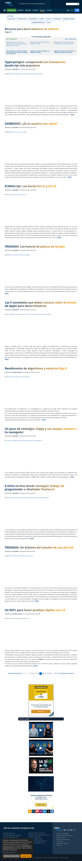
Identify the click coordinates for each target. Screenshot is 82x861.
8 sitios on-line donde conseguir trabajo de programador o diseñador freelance (34, 487)
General (49, 19)
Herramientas (57, 19)
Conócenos (20, 10)
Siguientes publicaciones (15, 673)
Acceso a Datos (11, 19)
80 (43, 673)
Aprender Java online (9, 833)
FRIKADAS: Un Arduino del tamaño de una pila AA (39, 547)
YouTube (37, 811)
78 (38, 673)
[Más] (72, 115)
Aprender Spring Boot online (36, 843)
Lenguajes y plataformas (38, 22)
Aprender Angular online (35, 839)
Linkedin (44, 811)
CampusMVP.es (11, 4)
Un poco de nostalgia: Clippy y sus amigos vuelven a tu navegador (41, 430)
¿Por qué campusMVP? (63, 833)
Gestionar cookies (64, 857)
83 (50, 673)
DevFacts (41, 19)
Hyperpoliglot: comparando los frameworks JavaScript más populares (35, 63)
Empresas (35, 10)
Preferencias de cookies (9, 852)
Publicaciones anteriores (67, 673)
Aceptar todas (26, 856)
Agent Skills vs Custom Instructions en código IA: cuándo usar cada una (65, 51)
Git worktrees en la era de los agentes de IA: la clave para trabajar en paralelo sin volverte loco (17, 52)
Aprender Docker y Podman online (12, 835)
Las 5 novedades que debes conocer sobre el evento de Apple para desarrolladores (41, 304)
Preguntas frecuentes (62, 843)
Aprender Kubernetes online (11, 837)
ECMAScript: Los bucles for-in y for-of (30, 186)
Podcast (41, 811)
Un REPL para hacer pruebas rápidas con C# (35, 610)
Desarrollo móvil (22, 19)
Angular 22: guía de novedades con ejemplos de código (40, 51)
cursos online (29, 3)
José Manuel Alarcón (17, 372)
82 (48, 673)
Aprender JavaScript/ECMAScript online (39, 835)
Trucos (48, 22)
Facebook (52, 811)
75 (30, 673)
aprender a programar (21, 828)
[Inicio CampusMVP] (5, 10)
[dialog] (18, 848)
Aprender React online (35, 837)
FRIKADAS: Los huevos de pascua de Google (35, 246)
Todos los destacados (70, 39)
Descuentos (60, 841)
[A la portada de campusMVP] (57, 830)
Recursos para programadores (65, 835)
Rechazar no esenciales (11, 856)
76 (33, 673)
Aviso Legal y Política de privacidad (37, 857)
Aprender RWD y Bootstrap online (38, 841)
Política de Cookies (53, 857)
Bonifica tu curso (61, 837)
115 (56, 673)
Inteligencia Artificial (68, 19)
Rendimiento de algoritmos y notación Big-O (36, 368)
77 (35, 673)
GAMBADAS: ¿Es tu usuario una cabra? (31, 123)
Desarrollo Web (33, 19)
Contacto (49, 10)
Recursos (42, 10)
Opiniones (28, 10)
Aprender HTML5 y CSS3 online (37, 833)
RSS (30, 811)
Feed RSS (75, 830)
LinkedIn (69, 830)
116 (58, 673)
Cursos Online (11, 10)
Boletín (33, 811)
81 (45, 673)
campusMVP (15, 69)
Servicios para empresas (63, 839)
